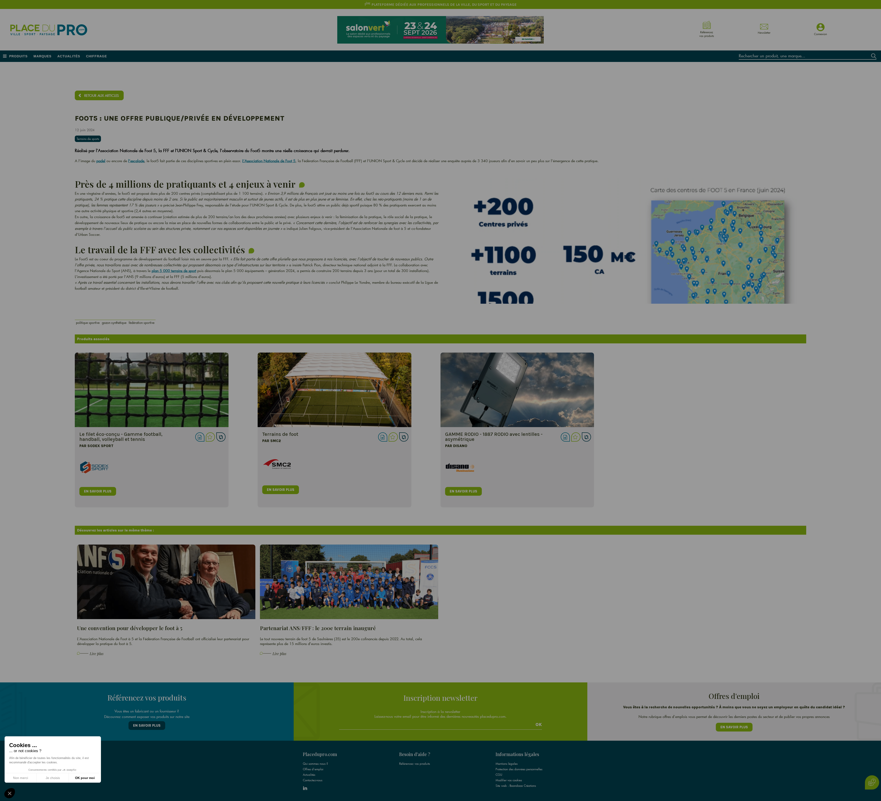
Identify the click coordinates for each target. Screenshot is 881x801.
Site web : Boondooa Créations (516, 786)
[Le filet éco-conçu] (151, 390)
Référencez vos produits (414, 764)
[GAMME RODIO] (517, 390)
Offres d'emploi (313, 769)
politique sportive (88, 322)
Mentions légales (507, 764)
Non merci (20, 778)
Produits (18, 56)
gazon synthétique (114, 322)
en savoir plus (98, 491)
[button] (9, 793)
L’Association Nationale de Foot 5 (269, 160)
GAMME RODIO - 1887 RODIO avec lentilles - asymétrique (494, 436)
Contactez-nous (312, 780)
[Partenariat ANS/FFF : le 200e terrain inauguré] (349, 581)
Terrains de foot (280, 434)
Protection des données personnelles (519, 769)
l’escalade (136, 160)
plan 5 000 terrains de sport (174, 270)
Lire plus (96, 653)
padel (100, 160)
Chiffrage (96, 56)
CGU (499, 775)
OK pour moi (85, 778)
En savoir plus (147, 725)
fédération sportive (141, 322)
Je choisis (53, 778)
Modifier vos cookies (509, 780)
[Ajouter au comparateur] (221, 437)
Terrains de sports (88, 139)
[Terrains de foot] (334, 390)
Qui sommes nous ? (315, 764)
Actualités (68, 56)
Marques (42, 56)
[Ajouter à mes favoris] (210, 437)
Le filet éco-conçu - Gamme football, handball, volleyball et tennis (120, 436)
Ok (538, 724)
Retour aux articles (101, 95)
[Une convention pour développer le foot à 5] (166, 581)
